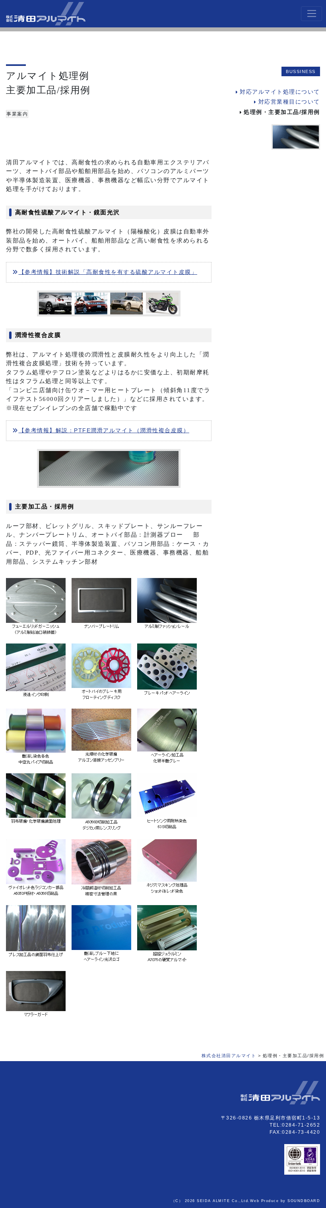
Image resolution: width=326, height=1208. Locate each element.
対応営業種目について (289, 102)
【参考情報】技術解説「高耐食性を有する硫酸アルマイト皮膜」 (108, 272)
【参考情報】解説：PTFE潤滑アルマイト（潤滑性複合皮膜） (104, 430)
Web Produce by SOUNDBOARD (285, 1201)
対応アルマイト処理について (280, 92)
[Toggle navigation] (311, 13)
